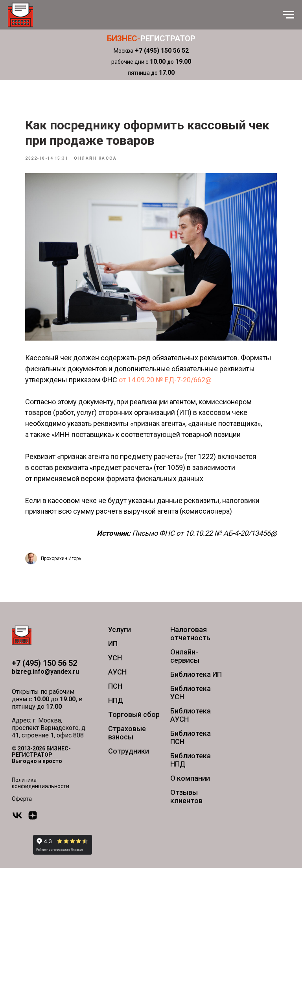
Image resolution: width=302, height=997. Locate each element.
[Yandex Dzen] (32, 818)
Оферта (22, 799)
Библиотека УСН (190, 692)
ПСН (115, 686)
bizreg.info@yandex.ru (45, 671)
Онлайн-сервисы (184, 656)
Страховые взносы (127, 732)
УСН (115, 658)
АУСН (117, 672)
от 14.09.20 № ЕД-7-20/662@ (165, 380)
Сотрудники (128, 751)
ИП (113, 643)
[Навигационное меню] (288, 15)
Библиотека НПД (190, 760)
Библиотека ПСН (190, 737)
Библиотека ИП (196, 674)
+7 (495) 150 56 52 (44, 663)
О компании (190, 778)
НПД (115, 700)
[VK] (17, 818)
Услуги (119, 629)
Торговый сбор (134, 714)
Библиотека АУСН (190, 715)
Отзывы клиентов (186, 796)
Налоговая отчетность (190, 633)
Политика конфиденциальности (40, 783)
